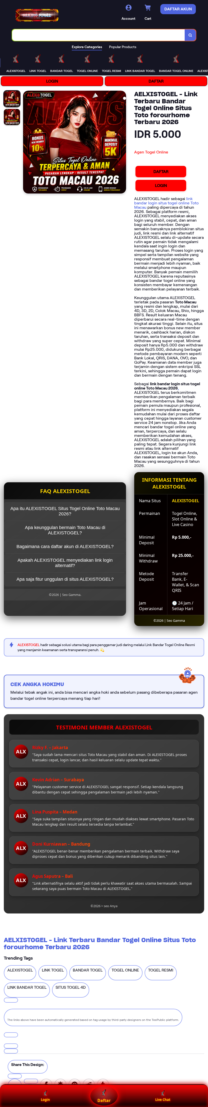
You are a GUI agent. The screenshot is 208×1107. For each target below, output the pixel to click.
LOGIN (52, 81)
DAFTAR (156, 81)
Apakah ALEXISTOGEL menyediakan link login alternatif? (65, 563)
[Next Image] (122, 143)
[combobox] (98, 35)
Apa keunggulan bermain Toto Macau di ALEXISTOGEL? (65, 530)
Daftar (104, 1100)
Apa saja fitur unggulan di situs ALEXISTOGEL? (65, 579)
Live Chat (162, 1099)
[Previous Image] (27, 143)
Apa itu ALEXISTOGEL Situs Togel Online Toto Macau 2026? (65, 511)
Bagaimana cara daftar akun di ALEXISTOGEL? (65, 546)
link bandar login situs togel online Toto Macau (166, 203)
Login (45, 1099)
